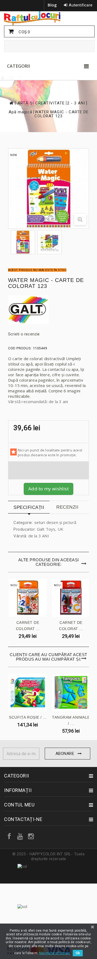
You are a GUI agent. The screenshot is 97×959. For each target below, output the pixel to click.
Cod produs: (20, 348)
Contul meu (19, 805)
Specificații (28, 507)
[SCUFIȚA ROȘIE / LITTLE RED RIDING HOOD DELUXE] (28, 693)
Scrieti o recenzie (24, 334)
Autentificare (80, 5)
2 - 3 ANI (76, 103)
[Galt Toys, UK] (48, 309)
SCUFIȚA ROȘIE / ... (28, 717)
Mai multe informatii (54, 953)
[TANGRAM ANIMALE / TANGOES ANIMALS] (71, 693)
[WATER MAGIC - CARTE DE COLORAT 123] (23, 242)
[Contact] (11, 77)
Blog (52, 5)
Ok (78, 953)
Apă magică (20, 112)
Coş (24, 32)
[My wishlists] (20, 77)
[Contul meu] (3, 77)
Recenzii (67, 507)
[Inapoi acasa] (11, 103)
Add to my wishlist (48, 489)
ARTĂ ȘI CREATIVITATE (41, 103)
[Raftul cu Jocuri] (48, 18)
